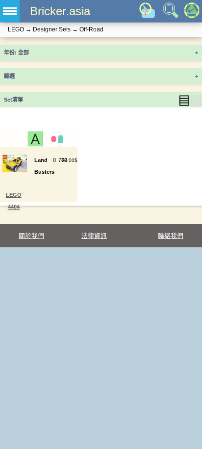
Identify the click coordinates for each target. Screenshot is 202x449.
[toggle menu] (10, 11)
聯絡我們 (170, 235)
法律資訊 (94, 235)
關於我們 (31, 235)
